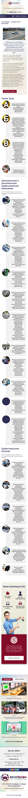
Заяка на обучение (14, 658)
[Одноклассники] (12, 770)
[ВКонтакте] (10, 770)
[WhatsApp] (16, 770)
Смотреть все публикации (14, 741)
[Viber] (14, 770)
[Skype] (18, 770)
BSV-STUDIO (18, 795)
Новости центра (20, 679)
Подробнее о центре (9, 91)
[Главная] (14, 3)
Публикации (7, 679)
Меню (4, 16)
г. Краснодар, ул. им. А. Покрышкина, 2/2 (14, 8)
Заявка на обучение (21, 16)
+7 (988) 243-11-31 (14, 12)
